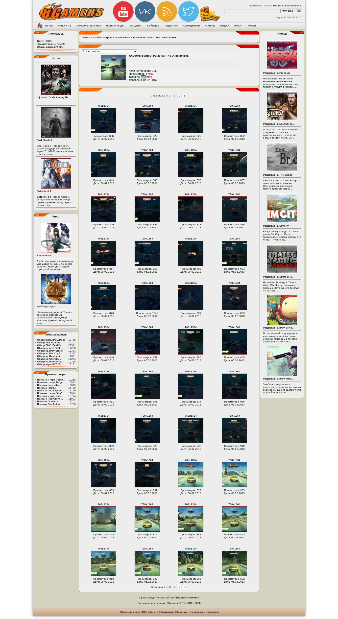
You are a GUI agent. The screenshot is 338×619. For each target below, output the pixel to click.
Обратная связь (130, 612)
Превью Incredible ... (50, 385)
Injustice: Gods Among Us (52, 97)
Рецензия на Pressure (276, 72)
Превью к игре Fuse (49, 396)
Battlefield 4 (44, 191)
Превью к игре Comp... (51, 379)
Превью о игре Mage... (51, 382)
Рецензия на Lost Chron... (279, 123)
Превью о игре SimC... (51, 393)
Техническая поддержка (204, 612)
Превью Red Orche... (50, 398)
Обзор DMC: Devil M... (50, 345)
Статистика (167, 612)
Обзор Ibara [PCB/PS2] (51, 339)
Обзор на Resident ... (50, 356)
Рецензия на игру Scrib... (278, 327)
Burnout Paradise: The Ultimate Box (154, 37)
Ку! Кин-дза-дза (46, 306)
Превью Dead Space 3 (51, 390)
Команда (181, 612)
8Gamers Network (186, 597)
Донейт (153, 612)
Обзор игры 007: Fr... (50, 364)
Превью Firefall (46, 387)
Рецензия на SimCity (276, 225)
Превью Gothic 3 (47, 401)
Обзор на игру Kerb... (50, 361)
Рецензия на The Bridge (277, 174)
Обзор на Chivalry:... (49, 358)
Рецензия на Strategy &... (278, 276)
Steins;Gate (44, 255)
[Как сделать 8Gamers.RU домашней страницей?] (40, 26)
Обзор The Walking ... (50, 342)
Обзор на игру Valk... (50, 348)
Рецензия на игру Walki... (278, 378)
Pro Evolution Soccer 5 (287, 5)
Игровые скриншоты (117, 37)
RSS (144, 612)
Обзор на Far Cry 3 (48, 353)
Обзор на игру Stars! (50, 350)
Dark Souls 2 (44, 140)
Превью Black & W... (49, 404)
